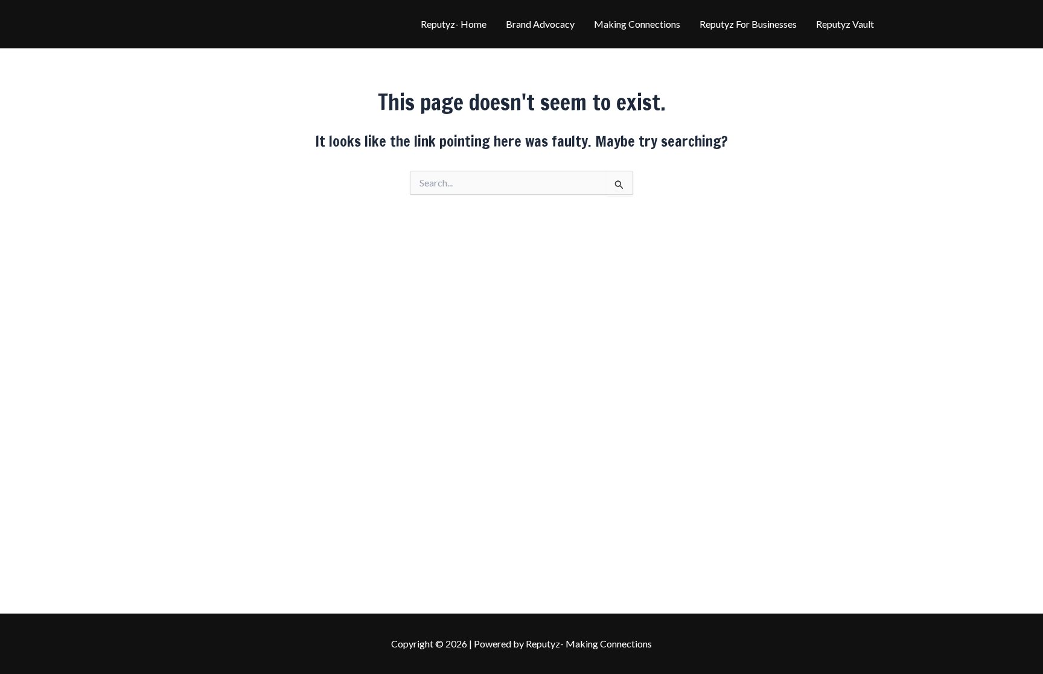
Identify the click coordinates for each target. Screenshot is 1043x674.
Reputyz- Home (453, 24)
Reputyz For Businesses (748, 24)
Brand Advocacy (540, 24)
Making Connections (637, 24)
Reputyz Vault (845, 24)
